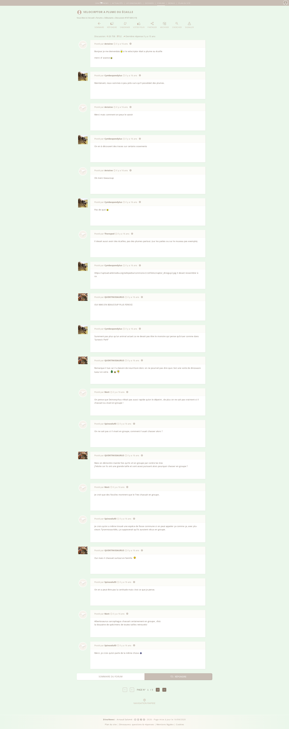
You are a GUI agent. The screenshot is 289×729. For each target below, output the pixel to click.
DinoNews (101, 3)
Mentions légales (165, 724)
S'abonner (125, 27)
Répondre (112, 27)
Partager (152, 27)
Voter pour (138, 27)
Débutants (108, 18)
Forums (99, 18)
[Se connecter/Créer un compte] (285, 4)
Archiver (164, 27)
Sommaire (99, 27)
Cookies (180, 724)
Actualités (117, 3)
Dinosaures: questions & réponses (136, 724)
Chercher (177, 27)
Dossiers (149, 3)
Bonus (171, 3)
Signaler (189, 27)
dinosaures (133, 3)
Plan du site (184, 3)
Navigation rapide (144, 703)
